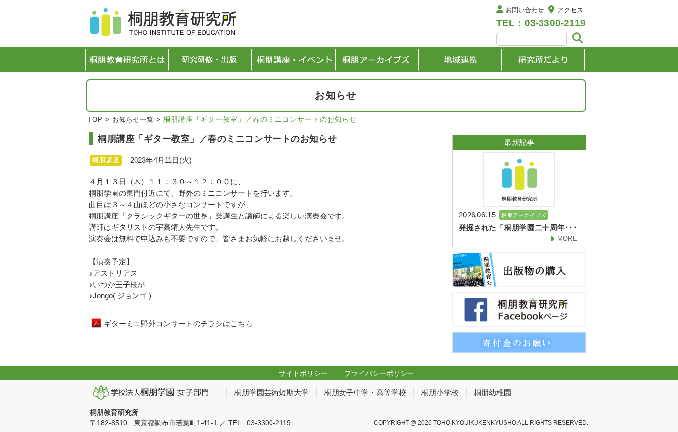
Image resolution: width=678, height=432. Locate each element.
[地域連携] (460, 59)
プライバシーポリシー (379, 373)
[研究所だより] (543, 59)
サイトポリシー (303, 373)
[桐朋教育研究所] (164, 23)
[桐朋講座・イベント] (293, 59)
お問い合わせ (524, 10)
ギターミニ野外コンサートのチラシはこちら (178, 323)
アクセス (570, 10)
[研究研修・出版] (210, 59)
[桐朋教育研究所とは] (126, 59)
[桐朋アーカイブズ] (376, 59)
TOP (95, 119)
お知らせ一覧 (133, 119)
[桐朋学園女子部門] (154, 392)
